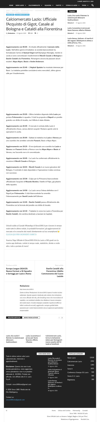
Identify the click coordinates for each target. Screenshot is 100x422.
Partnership (76, 410)
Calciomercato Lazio (27, 10)
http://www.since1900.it (26, 289)
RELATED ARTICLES (14, 317)
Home (11, 5)
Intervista (70, 365)
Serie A (70, 369)
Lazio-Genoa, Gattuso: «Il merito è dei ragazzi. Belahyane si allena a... (55, 384)
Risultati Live (85, 419)
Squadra (48, 5)
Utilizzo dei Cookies (64, 410)
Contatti (85, 410)
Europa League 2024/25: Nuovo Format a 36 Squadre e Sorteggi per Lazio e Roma (19, 271)
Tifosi (84, 5)
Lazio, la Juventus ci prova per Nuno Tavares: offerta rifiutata (33, 339)
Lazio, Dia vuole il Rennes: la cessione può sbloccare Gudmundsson (15, 339)
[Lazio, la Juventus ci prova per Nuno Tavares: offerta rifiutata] (35, 327)
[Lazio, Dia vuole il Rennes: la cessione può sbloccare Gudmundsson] (15, 327)
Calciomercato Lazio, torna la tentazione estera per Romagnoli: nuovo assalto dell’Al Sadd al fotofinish (54, 340)
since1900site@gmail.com (21, 384)
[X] (14, 39)
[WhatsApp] (25, 39)
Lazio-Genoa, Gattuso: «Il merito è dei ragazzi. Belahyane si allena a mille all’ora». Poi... (80, 40)
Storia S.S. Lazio (73, 376)
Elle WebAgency (12, 392)
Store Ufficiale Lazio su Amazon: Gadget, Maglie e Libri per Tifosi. (67, 416)
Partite (58, 5)
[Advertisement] (34, 95)
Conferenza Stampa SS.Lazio (77, 372)
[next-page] (62, 317)
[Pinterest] (19, 39)
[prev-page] (59, 317)
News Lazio (20, 5)
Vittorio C (71, 23)
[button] (92, 5)
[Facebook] (8, 39)
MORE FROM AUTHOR (31, 317)
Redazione (11, 33)
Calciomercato (34, 5)
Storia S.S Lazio (71, 5)
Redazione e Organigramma (69, 419)
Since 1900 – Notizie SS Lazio (79, 413)
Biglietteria (71, 380)
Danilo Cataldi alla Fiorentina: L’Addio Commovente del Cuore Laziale (52, 272)
